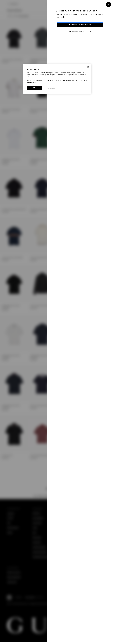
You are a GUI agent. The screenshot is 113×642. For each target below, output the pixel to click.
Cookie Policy (31, 82)
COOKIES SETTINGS (51, 88)
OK (34, 88)
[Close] (108, 4)
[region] (57, 79)
